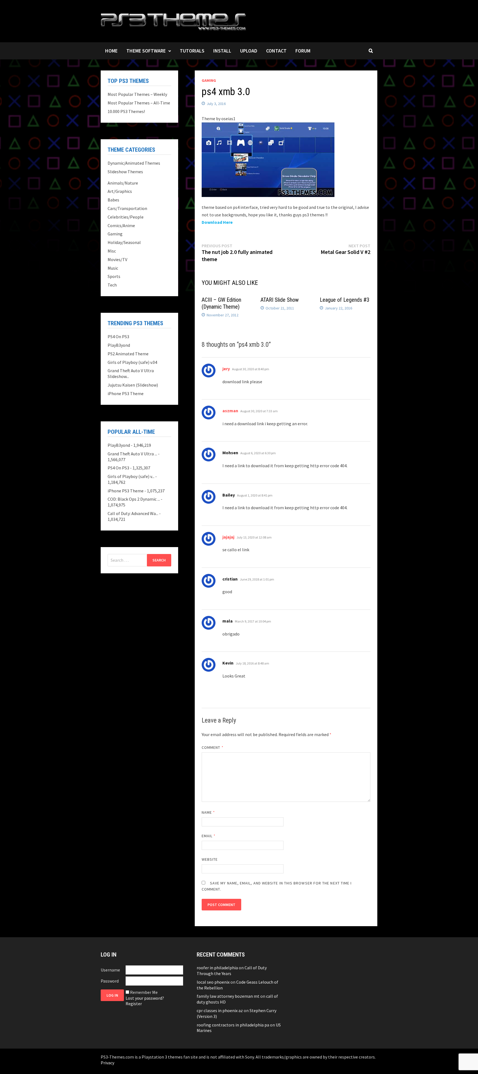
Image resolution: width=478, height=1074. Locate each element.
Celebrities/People (126, 217)
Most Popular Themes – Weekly (137, 94)
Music (113, 268)
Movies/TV (117, 259)
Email (209, 835)
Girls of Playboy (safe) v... (131, 476)
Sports (114, 276)
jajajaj (228, 537)
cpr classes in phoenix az (220, 1010)
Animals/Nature (123, 183)
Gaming (209, 80)
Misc (112, 251)
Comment (213, 747)
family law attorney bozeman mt (228, 996)
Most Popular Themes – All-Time (139, 103)
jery (226, 368)
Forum (302, 51)
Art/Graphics (120, 191)
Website (210, 859)
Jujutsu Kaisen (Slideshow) (133, 385)
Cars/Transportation (127, 208)
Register (134, 1003)
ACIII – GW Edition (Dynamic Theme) (221, 303)
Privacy (107, 1062)
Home (111, 51)
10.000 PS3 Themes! (126, 111)
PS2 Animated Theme (128, 353)
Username (110, 970)
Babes (113, 200)
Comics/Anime (121, 225)
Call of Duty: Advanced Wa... (133, 513)
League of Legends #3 (344, 299)
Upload (248, 51)
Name (208, 812)
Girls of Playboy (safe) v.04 (132, 362)
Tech (112, 285)
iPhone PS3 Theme (126, 393)
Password (110, 981)
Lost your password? (145, 998)
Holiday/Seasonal (124, 242)
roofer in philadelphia (217, 967)
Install (222, 51)
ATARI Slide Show (280, 299)
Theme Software (146, 51)
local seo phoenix (213, 982)
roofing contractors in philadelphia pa (233, 1025)
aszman (230, 410)
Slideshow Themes (125, 171)
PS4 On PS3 (118, 336)
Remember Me (144, 992)
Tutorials (192, 51)
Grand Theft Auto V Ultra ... (132, 453)
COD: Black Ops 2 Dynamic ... (134, 499)
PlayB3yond (119, 345)
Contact (276, 51)
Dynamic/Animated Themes (134, 163)
